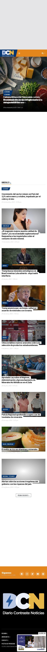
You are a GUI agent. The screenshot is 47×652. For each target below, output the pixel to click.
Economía (7, 92)
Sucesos (5, 409)
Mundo (5, 266)
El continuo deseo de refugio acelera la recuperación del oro (22, 101)
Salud (4, 444)
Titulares (12, 476)
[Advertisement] (23, 24)
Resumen (4, 633)
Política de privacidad (8, 644)
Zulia (4, 372)
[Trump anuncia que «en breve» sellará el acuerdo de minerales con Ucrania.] (23, 297)
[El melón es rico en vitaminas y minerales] (23, 439)
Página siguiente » (23, 495)
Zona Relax (6, 226)
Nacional (5, 476)
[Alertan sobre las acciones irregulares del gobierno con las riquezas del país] (23, 471)
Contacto (5, 640)
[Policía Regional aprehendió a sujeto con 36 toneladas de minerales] (23, 404)
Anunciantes (5, 637)
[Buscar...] (44, 53)
